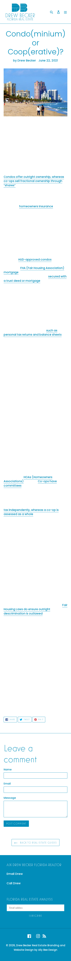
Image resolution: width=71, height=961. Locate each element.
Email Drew (15, 874)
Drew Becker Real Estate (31, 945)
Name (8, 769)
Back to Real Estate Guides (38, 842)
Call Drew (14, 883)
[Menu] (65, 12)
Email (7, 784)
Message (10, 798)
